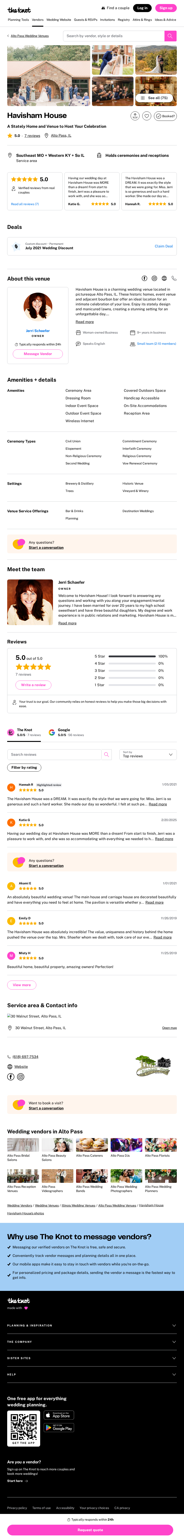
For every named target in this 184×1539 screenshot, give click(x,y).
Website (21, 1066)
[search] (106, 754)
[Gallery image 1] (48, 75)
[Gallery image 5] (156, 91)
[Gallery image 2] (113, 60)
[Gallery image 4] (156, 60)
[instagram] (154, 278)
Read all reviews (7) (25, 204)
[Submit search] (170, 36)
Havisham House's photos (25, 1213)
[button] (92, 602)
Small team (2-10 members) (156, 343)
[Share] (135, 116)
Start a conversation (46, 547)
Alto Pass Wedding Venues (30, 36)
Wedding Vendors (19, 1205)
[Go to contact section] (174, 280)
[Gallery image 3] (113, 91)
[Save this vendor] (146, 115)
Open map (169, 1028)
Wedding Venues (47, 1205)
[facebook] (144, 278)
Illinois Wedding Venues (78, 1205)
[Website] (164, 278)
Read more (85, 322)
